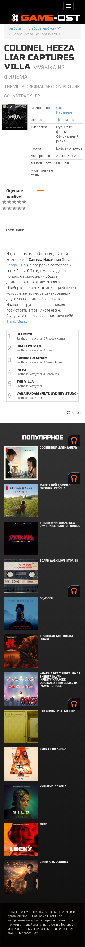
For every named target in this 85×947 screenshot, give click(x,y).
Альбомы (15, 28)
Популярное (42, 437)
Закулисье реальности (57, 711)
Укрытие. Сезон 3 (53, 786)
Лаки (43, 824)
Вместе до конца (53, 748)
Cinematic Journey (54, 861)
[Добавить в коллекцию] (11, 108)
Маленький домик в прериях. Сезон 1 (55, 487)
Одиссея (46, 598)
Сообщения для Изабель (58, 447)
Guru (23, 265)
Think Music (65, 120)
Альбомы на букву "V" (44, 28)
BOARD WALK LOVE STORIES (59, 560)
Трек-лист (14, 230)
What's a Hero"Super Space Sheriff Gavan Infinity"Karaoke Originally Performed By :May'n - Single (60, 680)
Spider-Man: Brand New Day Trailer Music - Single (60, 524)
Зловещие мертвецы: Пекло (56, 637)
